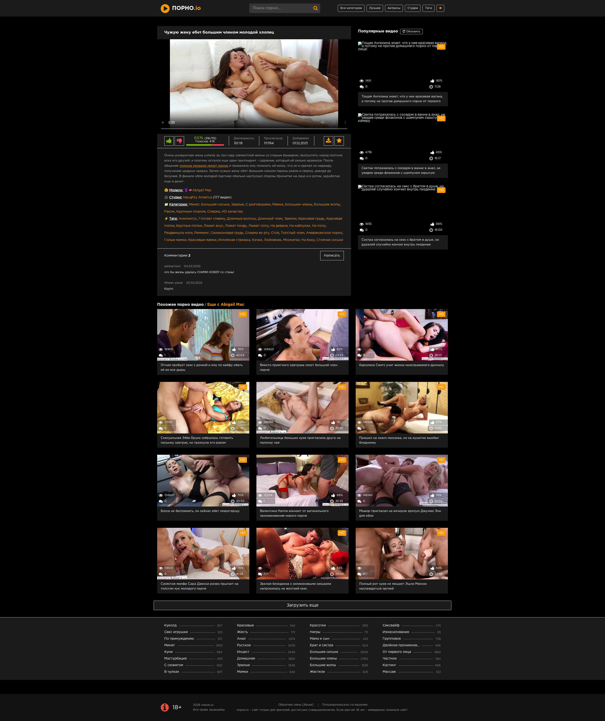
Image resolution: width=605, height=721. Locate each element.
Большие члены (298, 204)
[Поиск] (315, 8)
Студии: (175, 197)
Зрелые (237, 204)
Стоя (275, 233)
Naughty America (197, 197)
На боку (308, 240)
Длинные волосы (241, 218)
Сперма (213, 211)
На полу (319, 225)
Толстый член (292, 233)
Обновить (412, 31)
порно (186, 8)
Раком (169, 211)
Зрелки (290, 218)
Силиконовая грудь (227, 233)
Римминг (201, 233)
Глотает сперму (212, 218)
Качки (257, 240)
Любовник (272, 240)
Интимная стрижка (234, 240)
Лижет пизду (236, 225)
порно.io (207, 705)
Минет (194, 204)
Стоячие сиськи (329, 240)
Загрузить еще (303, 605)
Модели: (176, 190)
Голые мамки (175, 240)
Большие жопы (327, 204)
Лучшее (374, 8)
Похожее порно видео (180, 304)
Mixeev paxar (174, 283)
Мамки (277, 204)
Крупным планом (191, 211)
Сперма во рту (257, 233)
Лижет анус (213, 225)
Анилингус (188, 218)
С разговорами (258, 204)
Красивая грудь (311, 218)
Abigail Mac (202, 190)
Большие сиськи (215, 204)
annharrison (172, 266)
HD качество (232, 211)
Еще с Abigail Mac (225, 304)
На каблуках (299, 225)
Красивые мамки (202, 240)
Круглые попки (189, 225)
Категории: (178, 204)
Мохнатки (291, 240)
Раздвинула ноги (178, 233)
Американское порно (324, 233)
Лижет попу (258, 225)
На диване (279, 225)
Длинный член (270, 218)
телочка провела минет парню (203, 166)
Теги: (173, 218)
